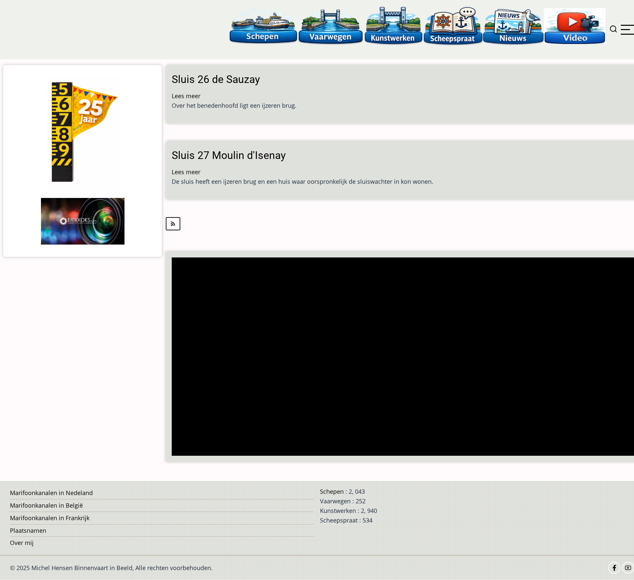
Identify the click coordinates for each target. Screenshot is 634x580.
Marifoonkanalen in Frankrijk (49, 518)
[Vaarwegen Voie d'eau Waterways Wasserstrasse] (331, 25)
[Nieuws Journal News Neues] (513, 25)
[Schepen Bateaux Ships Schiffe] (263, 25)
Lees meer (186, 96)
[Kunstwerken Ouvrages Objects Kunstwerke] (393, 25)
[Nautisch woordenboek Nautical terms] (453, 25)
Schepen (332, 491)
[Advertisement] (372, 357)
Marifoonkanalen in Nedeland (51, 493)
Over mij (22, 543)
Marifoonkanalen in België (46, 505)
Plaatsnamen (28, 530)
